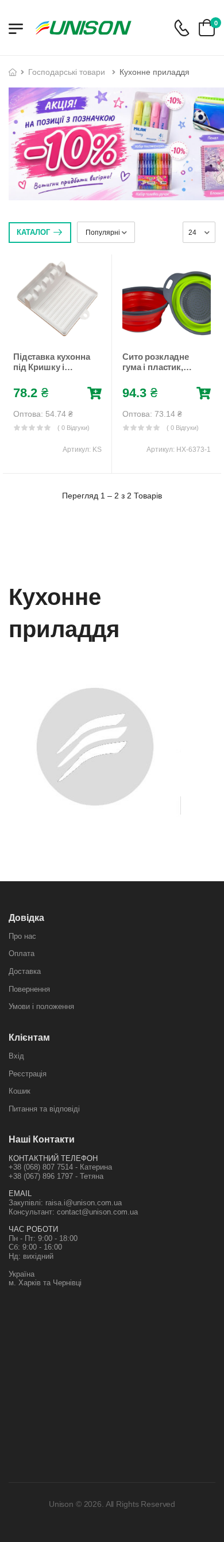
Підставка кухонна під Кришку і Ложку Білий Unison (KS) (51, 372)
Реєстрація (28, 1073)
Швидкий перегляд (57, 332)
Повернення (29, 989)
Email (20, 1193)
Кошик (19, 1091)
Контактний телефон (53, 1158)
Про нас (22, 936)
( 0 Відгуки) (73, 427)
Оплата (21, 953)
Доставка (25, 971)
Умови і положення (41, 1006)
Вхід (16, 1056)
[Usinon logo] (83, 27)
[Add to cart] (94, 394)
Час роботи (33, 1229)
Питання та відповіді (44, 1109)
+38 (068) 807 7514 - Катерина (60, 1167)
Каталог (33, 232)
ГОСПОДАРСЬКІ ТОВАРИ (66, 72)
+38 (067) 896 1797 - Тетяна (56, 1176)
